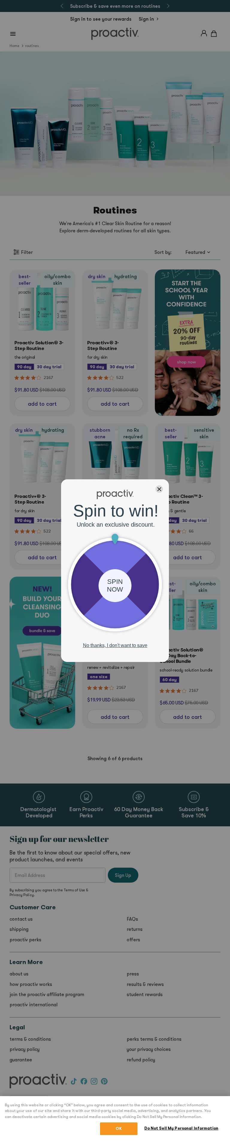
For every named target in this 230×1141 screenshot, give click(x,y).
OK (119, 1128)
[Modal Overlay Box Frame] (115, 570)
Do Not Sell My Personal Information (181, 1128)
